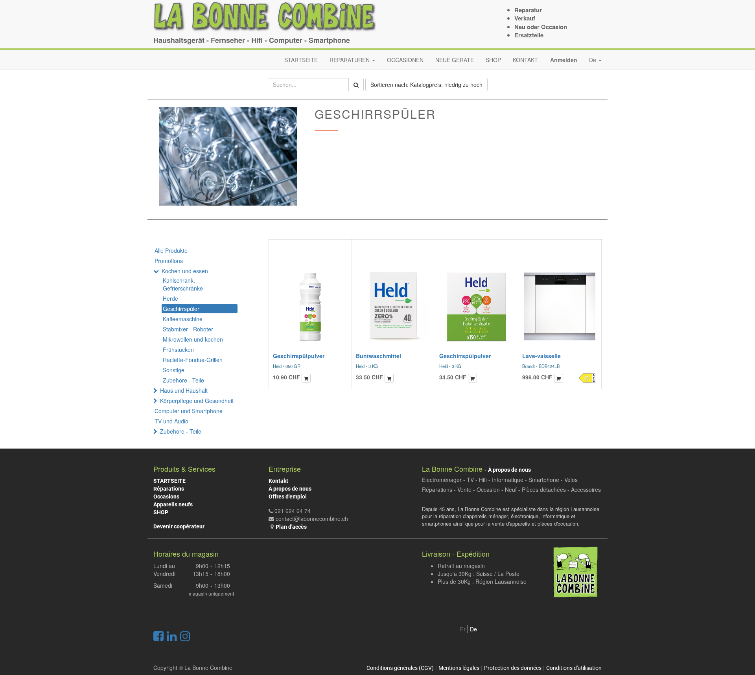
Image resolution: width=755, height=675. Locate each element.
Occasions (166, 496)
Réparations (168, 489)
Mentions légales (458, 668)
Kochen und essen (185, 271)
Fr (463, 629)
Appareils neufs (173, 504)
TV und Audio (171, 421)
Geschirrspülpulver (298, 356)
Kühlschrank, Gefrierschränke (183, 284)
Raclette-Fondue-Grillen (193, 360)
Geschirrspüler (181, 309)
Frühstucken (178, 349)
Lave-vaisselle (541, 356)
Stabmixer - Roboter (188, 329)
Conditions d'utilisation (574, 668)
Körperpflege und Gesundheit (197, 401)
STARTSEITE (169, 481)
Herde (170, 298)
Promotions (169, 261)
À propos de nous (290, 489)
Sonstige (173, 370)
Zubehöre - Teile (183, 380)
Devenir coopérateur (178, 526)
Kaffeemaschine (183, 319)
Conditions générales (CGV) (400, 668)
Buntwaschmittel (378, 356)
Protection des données (512, 668)
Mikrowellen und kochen (193, 339)
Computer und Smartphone (189, 411)
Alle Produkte (171, 250)
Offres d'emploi (288, 496)
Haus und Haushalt (184, 390)
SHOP (160, 512)
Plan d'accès (291, 527)
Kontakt (278, 481)
